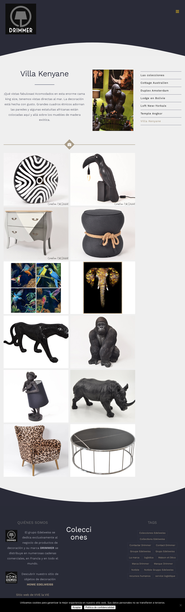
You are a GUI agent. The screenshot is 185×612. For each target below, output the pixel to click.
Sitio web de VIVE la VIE (32, 594)
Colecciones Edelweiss (152, 533)
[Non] (180, 605)
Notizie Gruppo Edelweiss (158, 569)
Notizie (135, 569)
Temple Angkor (151, 113)
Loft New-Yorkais (153, 105)
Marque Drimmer (163, 563)
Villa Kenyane (151, 121)
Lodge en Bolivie (153, 98)
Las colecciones (152, 75)
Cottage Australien (154, 82)
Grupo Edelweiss (165, 551)
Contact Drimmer (165, 545)
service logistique (165, 576)
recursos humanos (139, 576)
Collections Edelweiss (152, 539)
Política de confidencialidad (99, 607)
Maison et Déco (167, 557)
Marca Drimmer (140, 563)
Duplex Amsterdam (155, 90)
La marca (134, 557)
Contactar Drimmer (140, 545)
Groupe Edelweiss (140, 551)
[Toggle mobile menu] (178, 11)
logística (148, 557)
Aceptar (77, 607)
